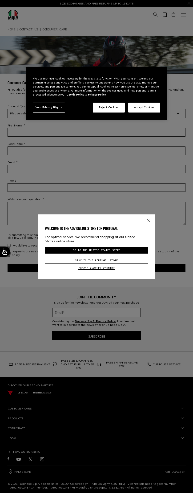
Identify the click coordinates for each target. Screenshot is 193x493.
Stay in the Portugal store (96, 260)
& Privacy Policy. (95, 94)
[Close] (148, 219)
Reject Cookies (109, 107)
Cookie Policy (75, 94)
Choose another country (96, 268)
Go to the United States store (97, 250)
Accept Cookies (144, 107)
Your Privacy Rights (49, 107)
